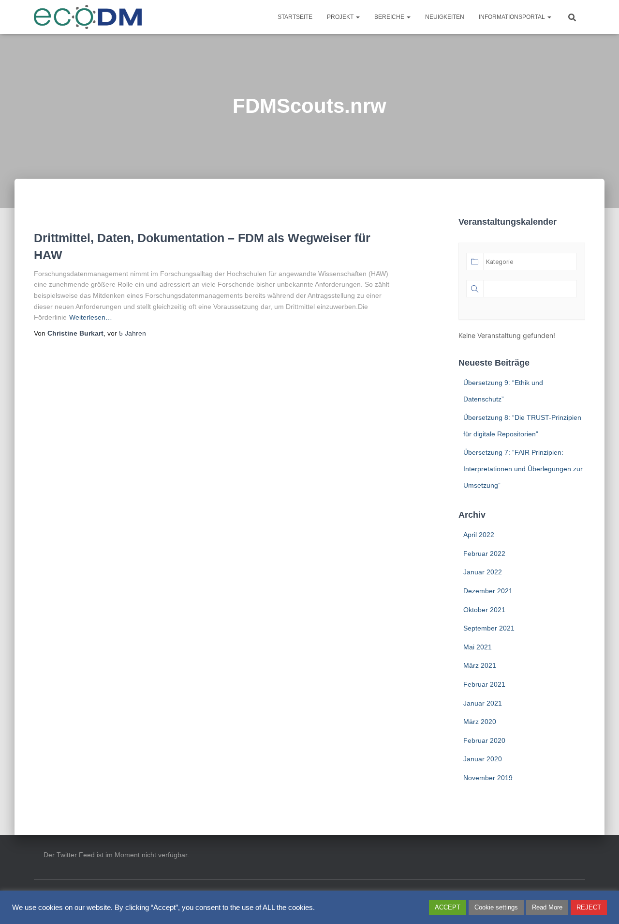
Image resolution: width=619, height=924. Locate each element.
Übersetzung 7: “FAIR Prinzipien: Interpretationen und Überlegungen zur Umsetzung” (523, 468)
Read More (547, 907)
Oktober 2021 (484, 610)
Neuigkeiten (444, 17)
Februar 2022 (484, 553)
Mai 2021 (477, 647)
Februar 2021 (484, 684)
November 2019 (488, 778)
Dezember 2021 (488, 591)
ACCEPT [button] (447, 907)
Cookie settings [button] (496, 907)
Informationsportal (512, 17)
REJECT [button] (588, 907)
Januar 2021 (482, 703)
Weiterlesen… (90, 317)
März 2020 (479, 721)
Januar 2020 (482, 759)
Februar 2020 (484, 740)
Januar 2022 (482, 572)
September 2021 (489, 628)
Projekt (341, 17)
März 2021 (479, 665)
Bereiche (390, 17)
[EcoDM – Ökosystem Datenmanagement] (88, 17)
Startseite (295, 17)
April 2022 (478, 535)
